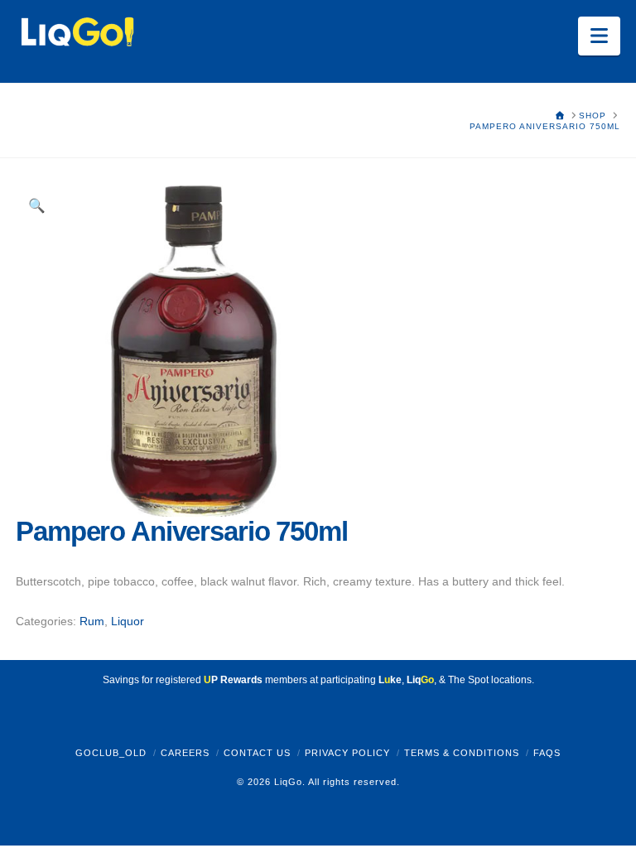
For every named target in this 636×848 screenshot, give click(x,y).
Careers (185, 753)
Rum (92, 621)
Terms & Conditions (461, 753)
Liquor (127, 621)
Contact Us (257, 753)
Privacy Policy (347, 753)
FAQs (547, 753)
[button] (599, 36)
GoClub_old (111, 753)
